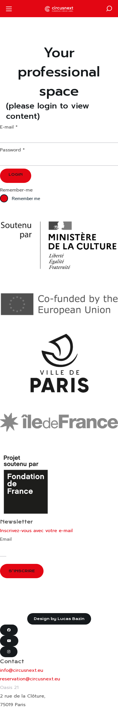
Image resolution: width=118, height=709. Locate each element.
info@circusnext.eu (21, 670)
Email (6, 539)
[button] (109, 8)
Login (16, 174)
